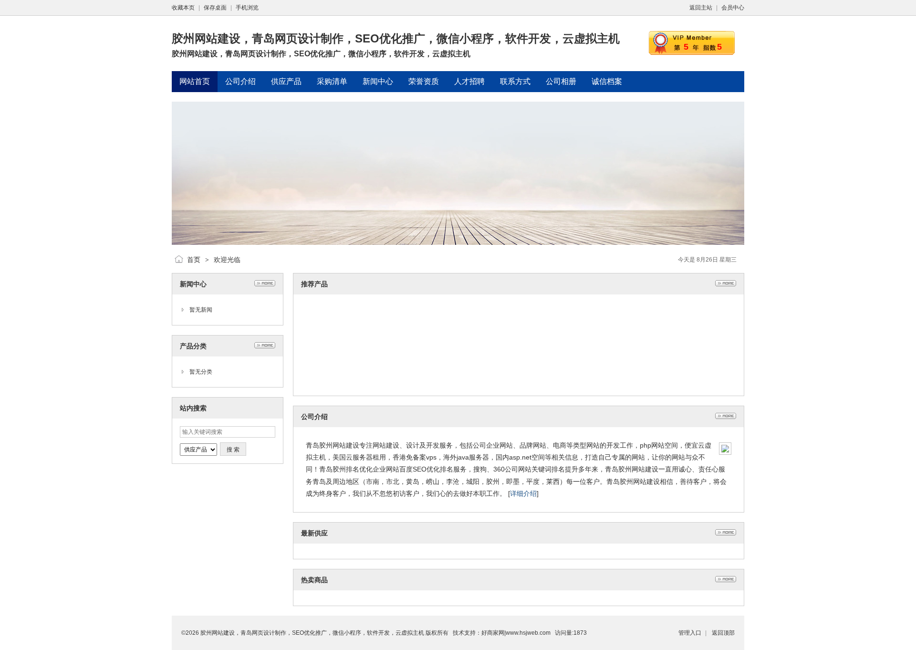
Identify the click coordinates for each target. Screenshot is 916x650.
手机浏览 (247, 7)
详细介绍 (523, 493)
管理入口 (689, 632)
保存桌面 (215, 7)
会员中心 (732, 7)
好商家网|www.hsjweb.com (516, 632)
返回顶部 (723, 632)
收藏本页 (183, 7)
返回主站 (700, 7)
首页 (193, 259)
